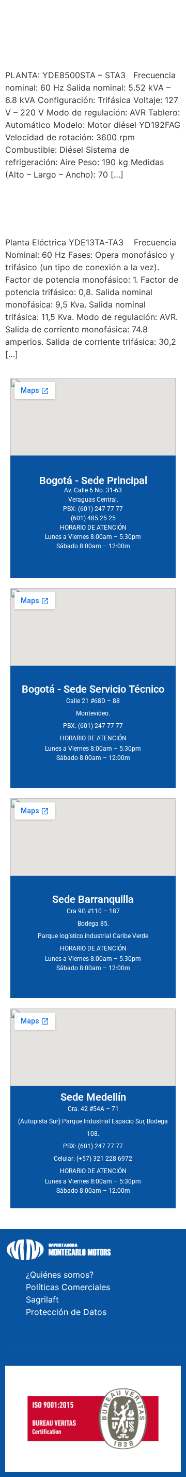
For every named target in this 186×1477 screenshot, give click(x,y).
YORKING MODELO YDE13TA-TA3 (80, 207)
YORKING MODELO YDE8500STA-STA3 (83, 40)
